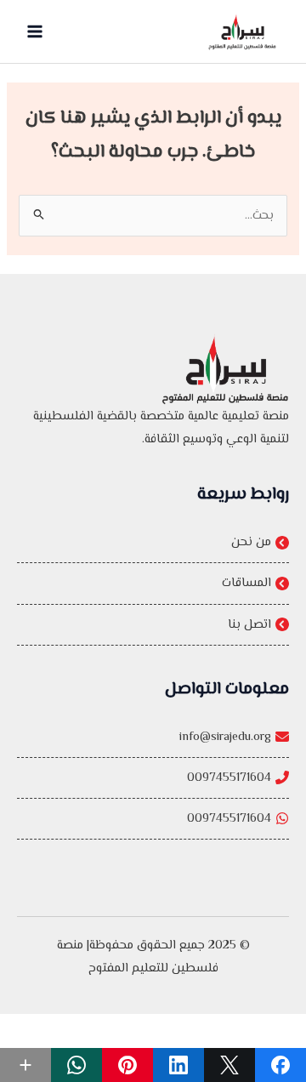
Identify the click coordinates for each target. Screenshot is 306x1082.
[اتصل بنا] (153, 625)
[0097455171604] (153, 778)
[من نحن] (153, 542)
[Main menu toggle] (35, 31)
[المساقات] (153, 583)
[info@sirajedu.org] (153, 737)
